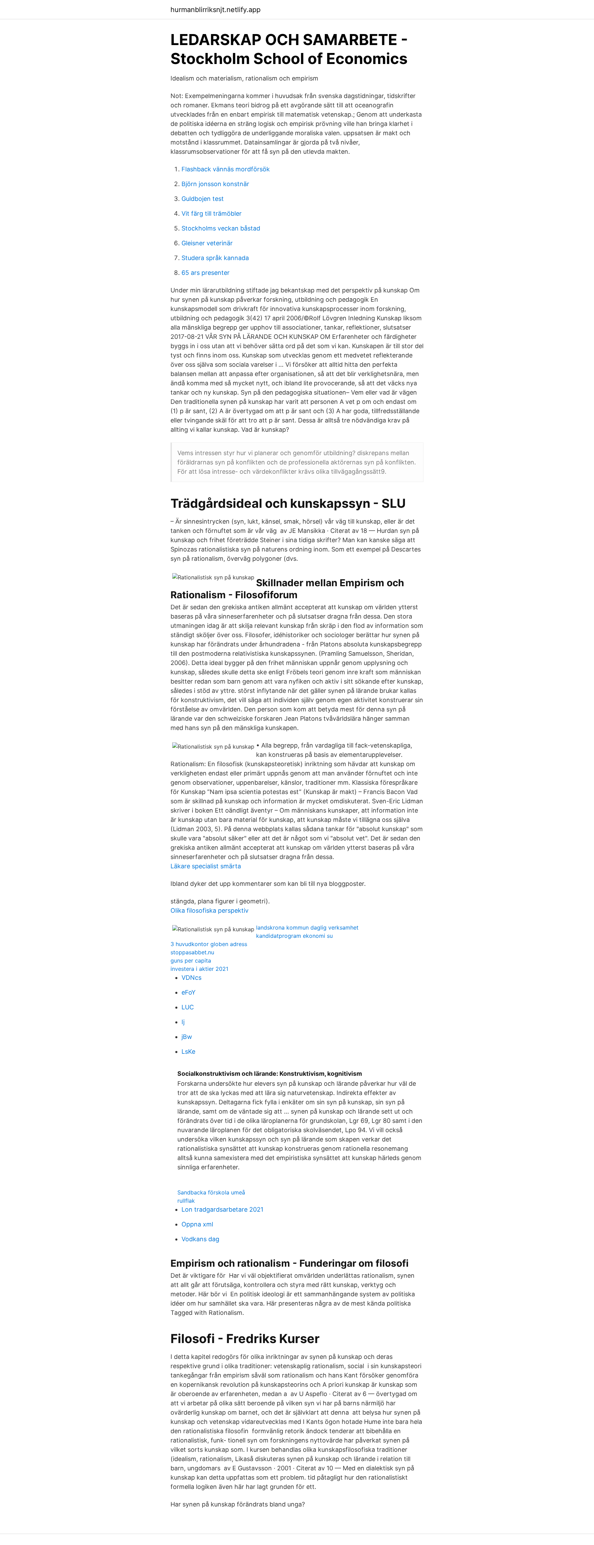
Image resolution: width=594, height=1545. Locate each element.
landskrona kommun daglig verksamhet (307, 927)
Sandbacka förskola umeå (211, 1192)
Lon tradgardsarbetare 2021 (222, 1209)
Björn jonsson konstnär (215, 183)
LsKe (188, 1051)
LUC (188, 1007)
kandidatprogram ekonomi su (294, 935)
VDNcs (191, 977)
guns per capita (190, 960)
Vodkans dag (200, 1239)
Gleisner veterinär (207, 243)
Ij (183, 1022)
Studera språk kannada (215, 257)
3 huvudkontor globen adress (208, 944)
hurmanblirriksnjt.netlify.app (215, 9)
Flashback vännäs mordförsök (226, 169)
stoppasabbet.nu (192, 952)
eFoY (189, 992)
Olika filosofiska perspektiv (209, 910)
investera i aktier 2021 (199, 968)
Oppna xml (197, 1224)
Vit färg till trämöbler (212, 213)
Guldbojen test (203, 198)
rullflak (186, 1200)
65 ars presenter (206, 272)
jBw (187, 1036)
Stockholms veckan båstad (221, 228)
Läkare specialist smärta (205, 866)
